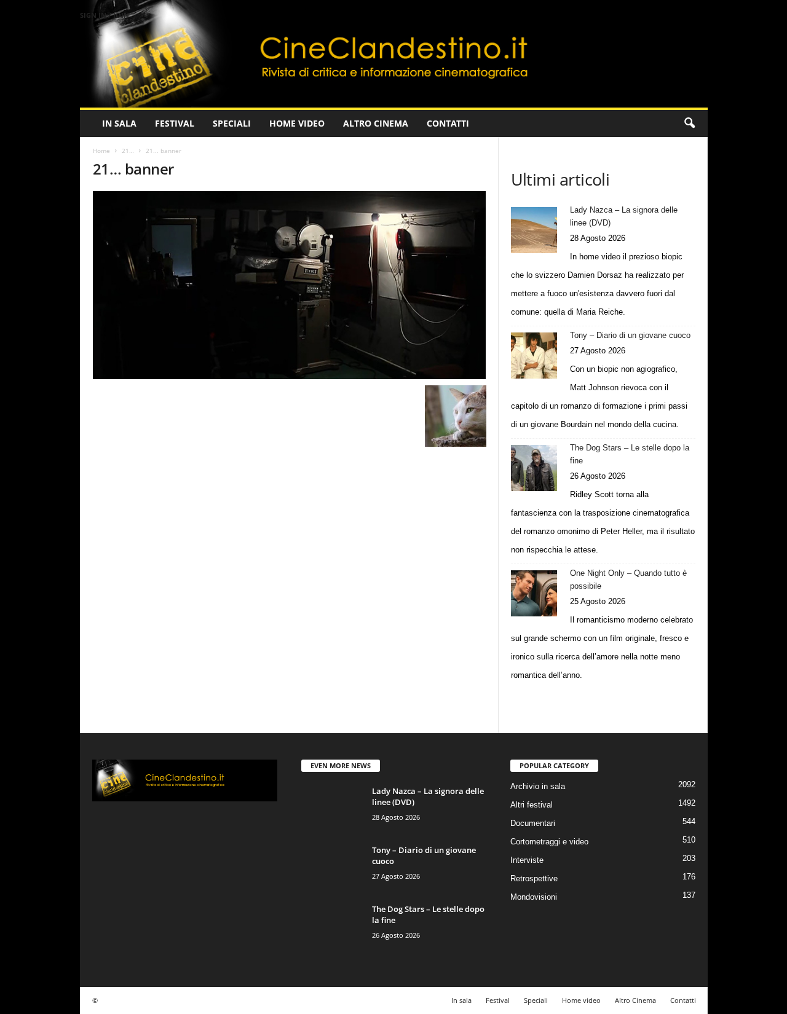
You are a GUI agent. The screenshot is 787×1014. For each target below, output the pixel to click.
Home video (297, 123)
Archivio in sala (537, 786)
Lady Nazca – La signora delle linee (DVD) (624, 216)
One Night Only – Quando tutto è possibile (628, 579)
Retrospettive (534, 878)
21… (128, 150)
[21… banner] (289, 285)
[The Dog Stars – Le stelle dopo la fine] (534, 468)
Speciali (232, 123)
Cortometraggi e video (549, 841)
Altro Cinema (375, 123)
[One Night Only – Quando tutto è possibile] (534, 593)
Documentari (532, 823)
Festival (174, 123)
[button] (689, 123)
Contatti (448, 123)
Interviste (527, 860)
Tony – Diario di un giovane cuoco (630, 335)
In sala (119, 123)
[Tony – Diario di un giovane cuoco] (534, 355)
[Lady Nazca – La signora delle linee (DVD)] (534, 230)
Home (101, 150)
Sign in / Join (104, 15)
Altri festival (531, 804)
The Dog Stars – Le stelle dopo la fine (629, 454)
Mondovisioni (533, 897)
